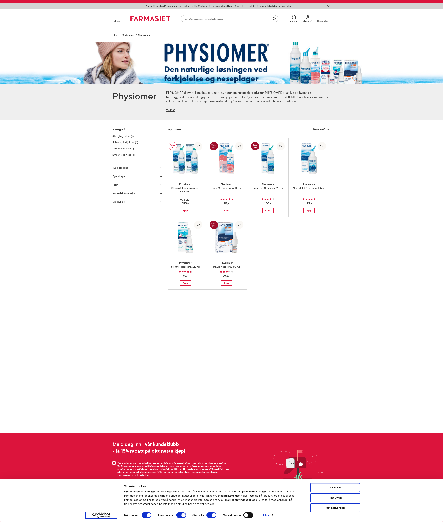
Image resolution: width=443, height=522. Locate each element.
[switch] (181, 515)
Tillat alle (335, 487)
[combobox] (229, 18)
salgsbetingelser (125, 475)
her (212, 472)
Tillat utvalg (335, 497)
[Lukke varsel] (328, 6)
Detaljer (264, 515)
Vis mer (170, 110)
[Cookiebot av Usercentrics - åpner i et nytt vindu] (101, 515)
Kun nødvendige (335, 507)
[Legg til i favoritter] (198, 146)
